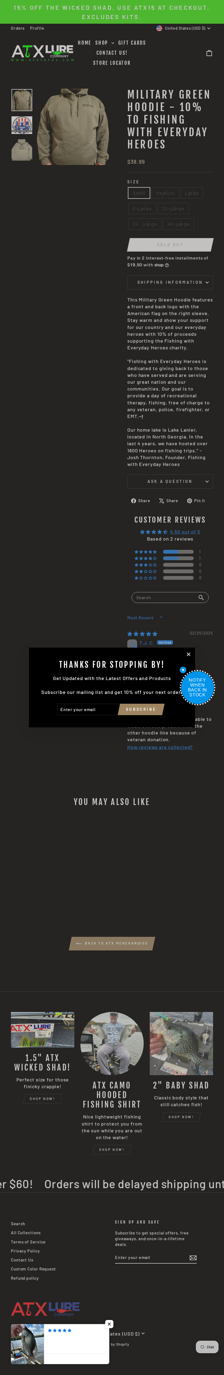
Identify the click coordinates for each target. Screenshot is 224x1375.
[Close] (183, 670)
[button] (109, 1324)
